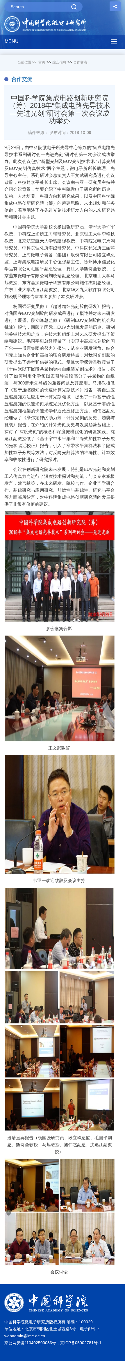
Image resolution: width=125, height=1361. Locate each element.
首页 (41, 62)
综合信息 (59, 62)
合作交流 (80, 62)
